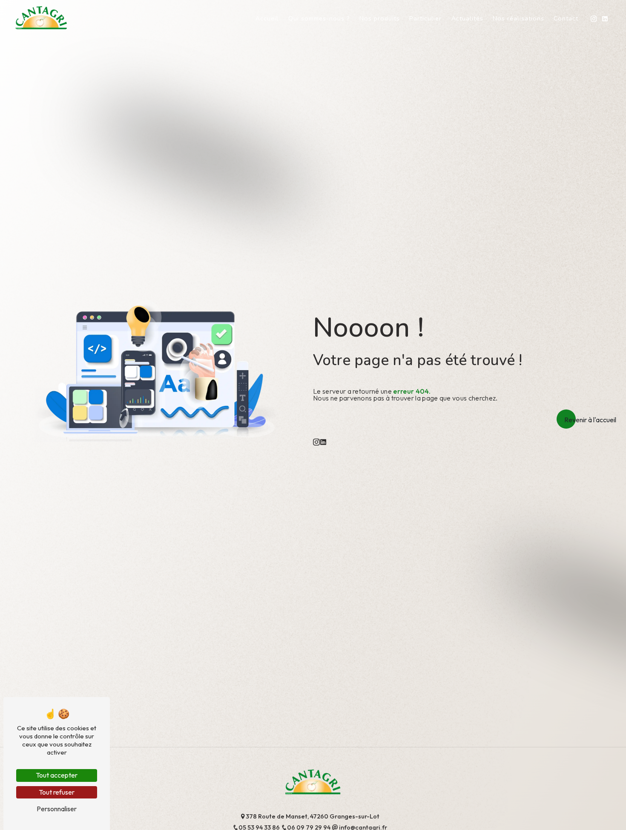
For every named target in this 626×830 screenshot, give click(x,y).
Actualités (467, 18)
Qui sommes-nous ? (319, 18)
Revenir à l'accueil (590, 419)
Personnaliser (57, 808)
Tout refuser (57, 792)
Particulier (425, 18)
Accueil (267, 18)
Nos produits (379, 18)
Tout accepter (57, 775)
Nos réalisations (518, 18)
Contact (566, 18)
